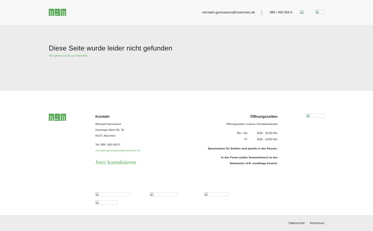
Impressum (317, 223)
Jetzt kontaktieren (115, 162)
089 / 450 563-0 (281, 12)
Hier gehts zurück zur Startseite (68, 55)
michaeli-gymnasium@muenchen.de (228, 12)
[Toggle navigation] (318, 12)
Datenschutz (297, 223)
